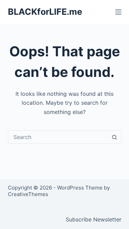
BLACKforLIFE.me (45, 12)
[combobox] (58, 137)
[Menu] (118, 12)
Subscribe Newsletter (93, 219)
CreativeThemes (28, 194)
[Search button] (114, 137)
